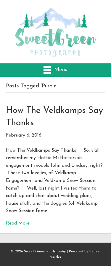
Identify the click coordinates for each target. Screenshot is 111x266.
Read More (18, 223)
